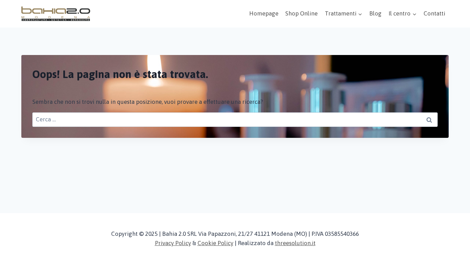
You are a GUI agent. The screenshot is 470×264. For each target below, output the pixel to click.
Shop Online (301, 13)
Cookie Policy (215, 243)
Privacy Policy (173, 243)
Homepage (263, 13)
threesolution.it (295, 243)
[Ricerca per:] (235, 119)
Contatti (434, 13)
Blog (375, 13)
